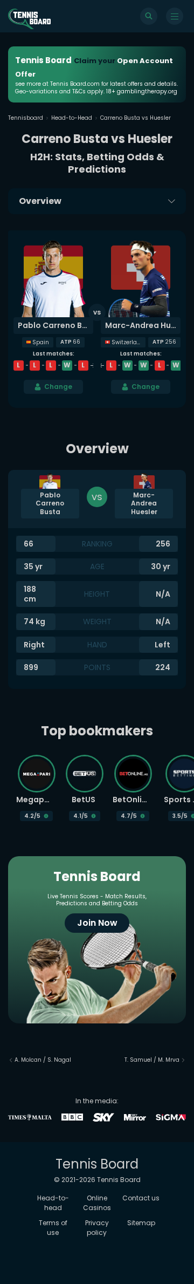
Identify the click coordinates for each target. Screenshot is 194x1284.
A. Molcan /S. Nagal (43, 1060)
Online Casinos (97, 1202)
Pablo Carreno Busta (55, 325)
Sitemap (141, 1222)
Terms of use (53, 1227)
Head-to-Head (71, 118)
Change (58, 386)
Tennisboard (25, 118)
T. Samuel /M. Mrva (151, 1060)
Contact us (141, 1198)
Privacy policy (97, 1227)
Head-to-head (53, 1202)
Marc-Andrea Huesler (143, 325)
